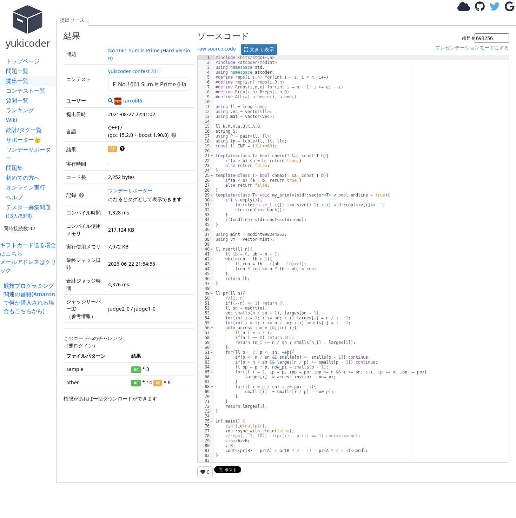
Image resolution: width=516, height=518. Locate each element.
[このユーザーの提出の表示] (110, 100)
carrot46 (132, 100)
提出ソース (72, 19)
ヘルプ (14, 197)
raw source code (216, 48)
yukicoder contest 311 (133, 71)
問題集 (14, 168)
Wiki (11, 120)
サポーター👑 (23, 140)
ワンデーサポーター (28, 154)
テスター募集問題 (28, 211)
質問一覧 (17, 100)
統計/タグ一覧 (24, 130)
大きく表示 (261, 49)
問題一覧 (17, 71)
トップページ (23, 61)
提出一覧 (17, 81)
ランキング (20, 110)
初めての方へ (23, 177)
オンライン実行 (25, 187)
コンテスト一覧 (25, 90)
